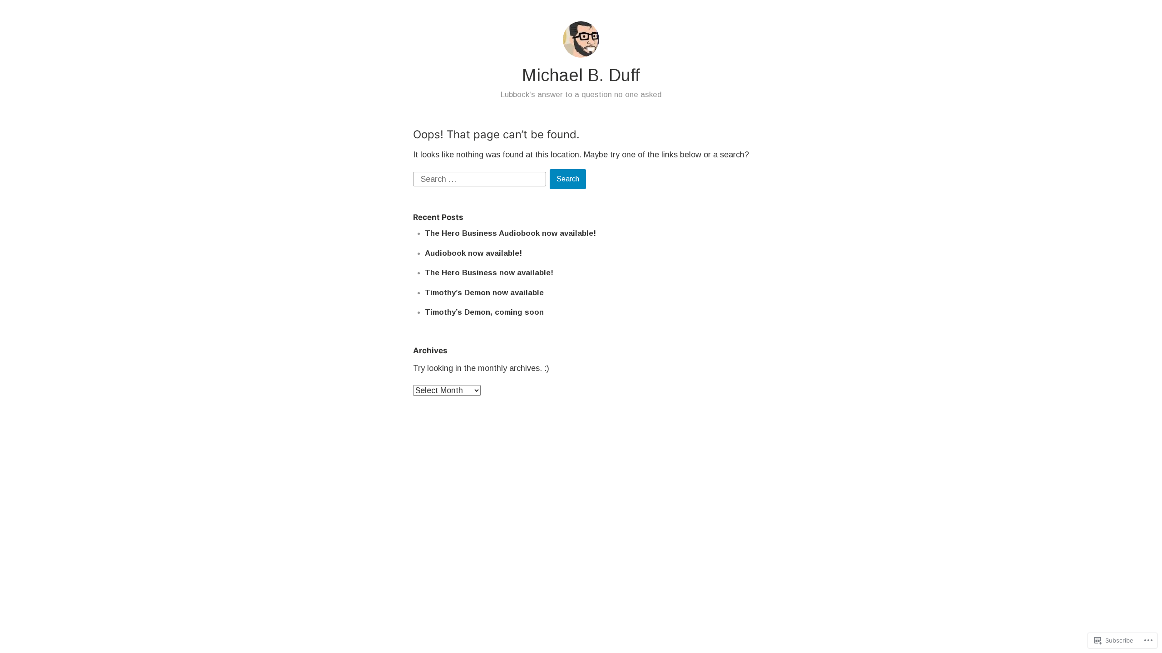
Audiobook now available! (473, 253)
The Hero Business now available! (489, 272)
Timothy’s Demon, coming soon (484, 312)
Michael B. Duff (581, 75)
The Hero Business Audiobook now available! (510, 233)
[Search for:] (480, 178)
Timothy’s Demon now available (484, 292)
